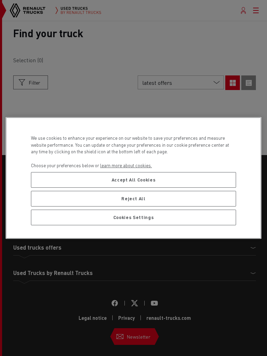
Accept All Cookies (134, 180)
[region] (133, 178)
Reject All (133, 198)
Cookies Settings (133, 217)
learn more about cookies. (126, 165)
